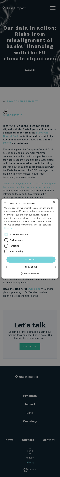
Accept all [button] (31, 259)
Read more (9, 228)
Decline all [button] (31, 267)
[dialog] (30, 238)
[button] (30, 273)
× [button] (54, 202)
